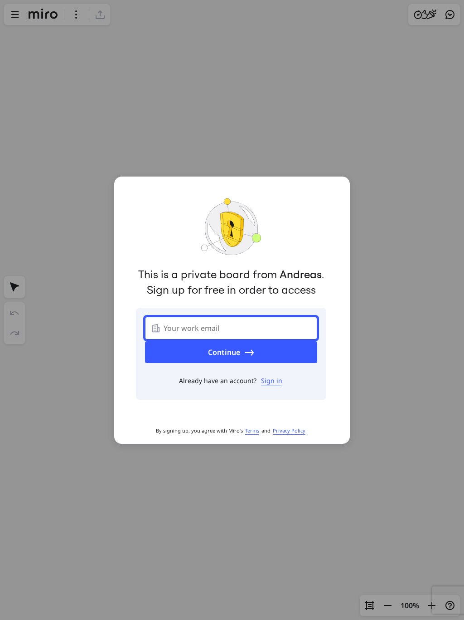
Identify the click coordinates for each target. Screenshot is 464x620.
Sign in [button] (271, 380)
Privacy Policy (289, 430)
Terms (252, 430)
